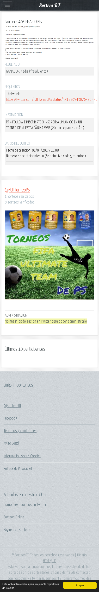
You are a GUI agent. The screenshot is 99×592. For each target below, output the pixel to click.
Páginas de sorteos (17, 530)
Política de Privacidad (18, 469)
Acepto (80, 585)
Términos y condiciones (20, 431)
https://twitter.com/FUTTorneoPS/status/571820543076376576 (51, 100)
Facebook (10, 418)
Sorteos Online (14, 517)
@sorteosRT (12, 406)
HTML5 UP (49, 561)
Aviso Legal (11, 443)
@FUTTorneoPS (17, 190)
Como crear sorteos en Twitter (25, 505)
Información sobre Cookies (22, 456)
